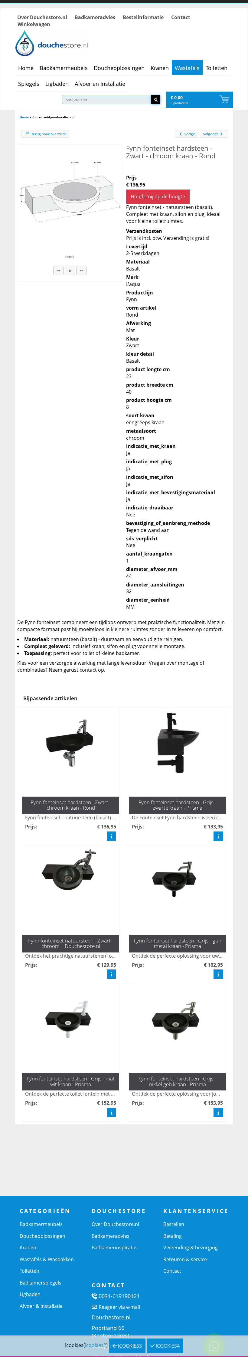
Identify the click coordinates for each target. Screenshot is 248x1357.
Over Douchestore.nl (42, 17)
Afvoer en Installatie (100, 83)
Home (26, 68)
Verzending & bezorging (190, 1247)
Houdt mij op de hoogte (158, 196)
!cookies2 (95, 1345)
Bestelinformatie (143, 17)
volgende (211, 133)
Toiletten (216, 68)
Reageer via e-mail (119, 1307)
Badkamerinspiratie (114, 1247)
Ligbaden (57, 83)
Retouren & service (185, 1259)
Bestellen (173, 1224)
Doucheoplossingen (119, 68)
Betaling (172, 1236)
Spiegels (28, 83)
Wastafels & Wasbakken (47, 1259)
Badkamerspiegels (40, 1282)
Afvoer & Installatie (41, 1306)
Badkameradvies (95, 17)
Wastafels (187, 68)
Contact (180, 17)
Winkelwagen (34, 24)
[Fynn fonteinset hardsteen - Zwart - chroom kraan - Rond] (70, 197)
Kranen (160, 68)
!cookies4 (167, 1345)
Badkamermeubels (64, 68)
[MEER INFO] (111, 836)
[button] (58, 270)
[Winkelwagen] (225, 100)
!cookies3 (129, 1345)
